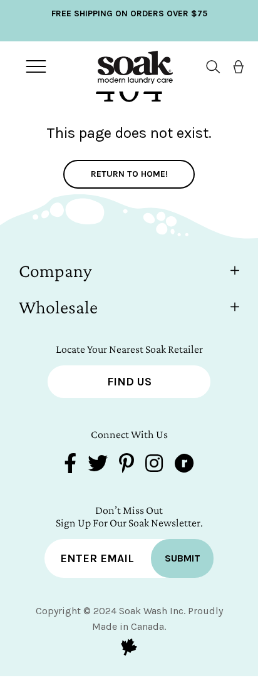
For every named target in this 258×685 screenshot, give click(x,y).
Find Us (129, 382)
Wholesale (58, 306)
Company (55, 270)
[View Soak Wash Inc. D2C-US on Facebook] (70, 464)
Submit (182, 558)
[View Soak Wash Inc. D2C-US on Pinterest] (126, 464)
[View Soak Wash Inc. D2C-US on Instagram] (154, 464)
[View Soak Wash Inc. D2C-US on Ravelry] (184, 464)
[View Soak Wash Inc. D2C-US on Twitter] (98, 464)
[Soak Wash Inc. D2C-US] (125, 66)
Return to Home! (129, 174)
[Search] (208, 66)
